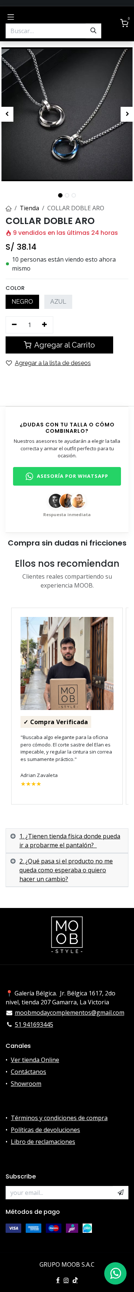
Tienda (29, 208)
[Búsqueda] (93, 30)
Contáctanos (28, 1072)
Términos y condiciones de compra (59, 1118)
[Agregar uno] (45, 325)
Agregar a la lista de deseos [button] (53, 363)
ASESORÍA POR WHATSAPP (72, 476)
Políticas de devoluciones (45, 1130)
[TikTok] (75, 1280)
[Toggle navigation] (11, 16)
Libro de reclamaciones (43, 1142)
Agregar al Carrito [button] (64, 344)
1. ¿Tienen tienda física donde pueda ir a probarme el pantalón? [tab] (69, 840)
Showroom (26, 1084)
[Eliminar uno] (14, 325)
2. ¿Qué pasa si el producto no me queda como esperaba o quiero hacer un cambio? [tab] (66, 870)
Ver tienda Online (35, 1060)
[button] (6, 114)
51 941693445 (34, 1024)
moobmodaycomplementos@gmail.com (69, 1012)
